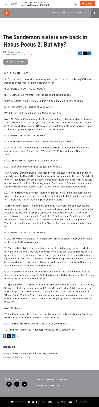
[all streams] (95, 13)
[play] (7, 12)
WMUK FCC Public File (45, 380)
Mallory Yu (15, 52)
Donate (89, 4)
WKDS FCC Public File (45, 386)
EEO (58, 386)
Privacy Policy (62, 380)
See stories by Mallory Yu (16, 357)
